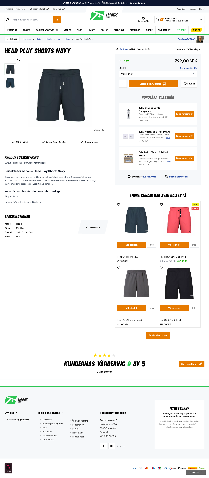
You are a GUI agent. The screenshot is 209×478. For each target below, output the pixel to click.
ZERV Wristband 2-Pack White (154, 131)
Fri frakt (124, 49)
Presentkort (181, 9)
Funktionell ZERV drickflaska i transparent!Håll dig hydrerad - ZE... (154, 115)
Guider (149, 30)
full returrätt (149, 176)
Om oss (193, 9)
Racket (26, 30)
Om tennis (135, 30)
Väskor (67, 30)
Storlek (122, 67)
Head (68, 39)
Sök (57, 19)
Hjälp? (201, 9)
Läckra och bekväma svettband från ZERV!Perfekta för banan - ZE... (154, 136)
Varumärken (164, 30)
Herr (58, 39)
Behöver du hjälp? (186, 39)
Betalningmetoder (178, 176)
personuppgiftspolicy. (183, 427)
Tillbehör (119, 30)
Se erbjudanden (138, 3)
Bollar (104, 30)
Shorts (49, 39)
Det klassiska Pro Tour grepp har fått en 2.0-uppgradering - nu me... (155, 160)
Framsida (12, 30)
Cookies (121, 446)
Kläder (91, 30)
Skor (79, 30)
